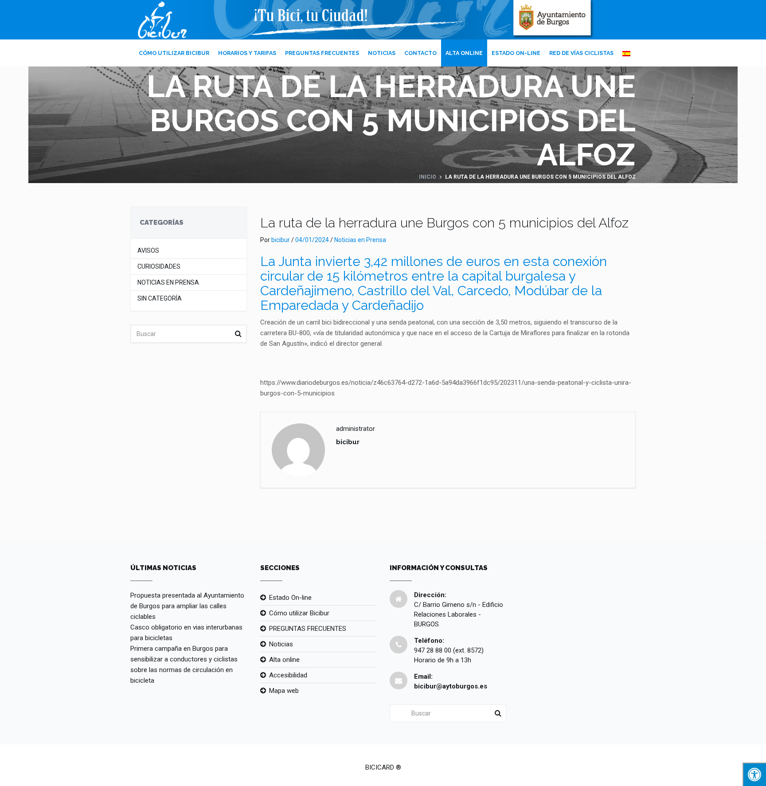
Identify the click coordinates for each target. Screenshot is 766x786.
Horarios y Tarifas (247, 53)
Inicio (427, 177)
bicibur (280, 239)
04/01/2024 (312, 239)
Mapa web (284, 691)
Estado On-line (516, 53)
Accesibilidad (288, 675)
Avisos (148, 250)
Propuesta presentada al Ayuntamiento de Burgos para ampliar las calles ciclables (187, 606)
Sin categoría (159, 298)
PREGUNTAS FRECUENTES (322, 53)
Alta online (464, 53)
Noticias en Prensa (168, 282)
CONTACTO (420, 53)
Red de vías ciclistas (581, 53)
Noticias (381, 53)
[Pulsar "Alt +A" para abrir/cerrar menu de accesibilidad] (754, 774)
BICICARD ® (383, 767)
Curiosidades (158, 266)
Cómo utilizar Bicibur (174, 53)
